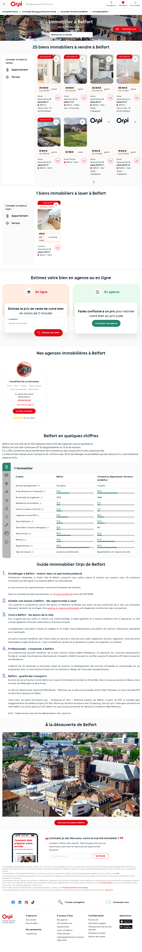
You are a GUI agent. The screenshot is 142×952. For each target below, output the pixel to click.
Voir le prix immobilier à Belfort (71, 823)
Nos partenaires (33, 929)
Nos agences (62, 920)
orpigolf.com (31, 933)
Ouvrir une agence (64, 930)
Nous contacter (25, 411)
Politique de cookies (96, 933)
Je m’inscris (100, 856)
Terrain (15, 77)
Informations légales (97, 923)
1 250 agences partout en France (39, 4)
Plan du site (93, 920)
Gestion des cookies (96, 936)
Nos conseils (31, 920)
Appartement (19, 69)
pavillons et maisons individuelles (63, 608)
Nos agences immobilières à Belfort (71, 353)
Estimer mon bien (50, 333)
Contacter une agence (106, 323)
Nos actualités (32, 923)
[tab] (6, 467)
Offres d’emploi (63, 933)
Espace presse (63, 927)
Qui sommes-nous (64, 923)
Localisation (13, 319)
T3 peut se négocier (63, 594)
